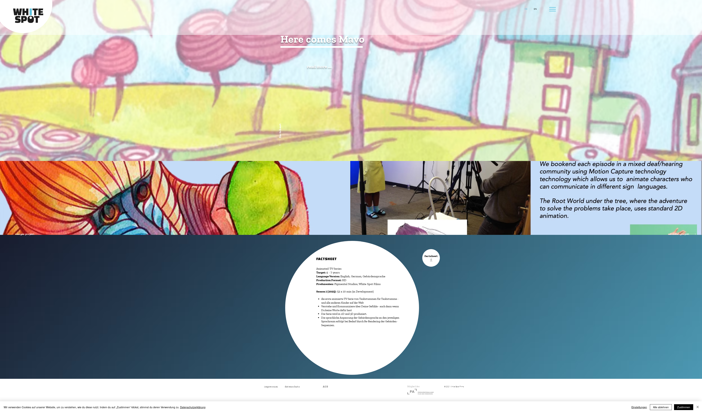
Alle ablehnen (661, 407)
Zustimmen (683, 407)
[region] (317, 89)
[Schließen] (697, 407)
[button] (552, 9)
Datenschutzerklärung (192, 407)
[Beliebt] (168, 16)
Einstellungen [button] (639, 407)
